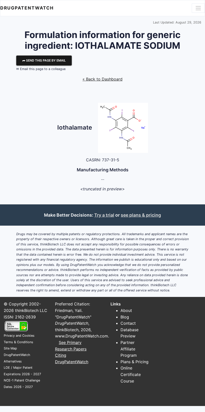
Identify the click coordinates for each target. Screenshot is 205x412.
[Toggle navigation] (198, 8)
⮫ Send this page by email (44, 60)
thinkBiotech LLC (31, 310)
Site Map (10, 348)
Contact (128, 323)
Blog (124, 316)
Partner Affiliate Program (128, 349)
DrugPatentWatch (27, 8)
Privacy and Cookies (19, 335)
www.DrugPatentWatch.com (81, 335)
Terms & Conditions (18, 342)
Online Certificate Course (130, 374)
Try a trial (104, 215)
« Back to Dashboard (102, 79)
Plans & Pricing (134, 361)
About (126, 310)
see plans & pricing (141, 215)
